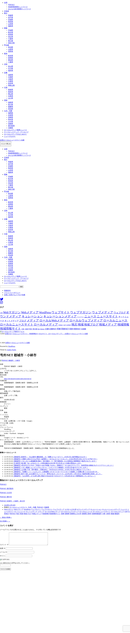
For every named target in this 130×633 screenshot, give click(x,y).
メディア (33, 320)
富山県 (10, 66)
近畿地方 (53, 329)
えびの (67, 509)
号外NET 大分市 (6, 493)
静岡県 (10, 58)
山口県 (10, 98)
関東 (5, 28)
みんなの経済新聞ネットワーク (19, 9)
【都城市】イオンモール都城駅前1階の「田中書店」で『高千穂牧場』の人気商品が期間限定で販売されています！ (55, 461)
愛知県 (10, 60)
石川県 (10, 68)
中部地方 (60, 325)
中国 (5, 87)
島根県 (10, 89)
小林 (103, 514)
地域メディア (108, 324)
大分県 (10, 121)
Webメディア (30, 312)
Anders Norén (11, 350)
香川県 (10, 104)
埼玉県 (10, 36)
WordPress (45, 312)
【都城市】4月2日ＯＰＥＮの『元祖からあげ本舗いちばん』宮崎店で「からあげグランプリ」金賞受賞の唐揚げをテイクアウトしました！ (63, 465)
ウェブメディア (102, 312)
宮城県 (10, 19)
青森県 (10, 15)
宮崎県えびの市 (75, 514)
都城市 (117, 514)
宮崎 (62, 514)
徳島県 (10, 102)
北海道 (6, 11)
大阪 (22, 329)
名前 (2, 548)
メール (3, 552)
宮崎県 (10, 123)
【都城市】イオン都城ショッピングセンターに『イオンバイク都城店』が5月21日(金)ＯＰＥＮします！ (50, 467)
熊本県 (10, 119)
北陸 (5, 64)
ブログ (22, 320)
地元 (74, 324)
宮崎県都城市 (97, 514)
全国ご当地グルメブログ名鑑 (14, 295)
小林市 (108, 514)
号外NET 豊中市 (6, 497)
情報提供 (7, 290)
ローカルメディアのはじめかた (15, 134)
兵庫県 (10, 81)
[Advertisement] (61, 602)
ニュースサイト (107, 316)
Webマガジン (12, 312)
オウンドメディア (83, 509)
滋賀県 (10, 75)
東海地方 (42, 329)
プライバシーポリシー (12, 292)
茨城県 (10, 30)
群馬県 (10, 34)
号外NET (11, 5)
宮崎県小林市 (86, 514)
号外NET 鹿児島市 (6, 488)
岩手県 (10, 17)
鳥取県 (10, 92)
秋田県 (10, 22)
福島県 (10, 26)
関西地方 (77, 329)
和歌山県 (11, 85)
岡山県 (10, 94)
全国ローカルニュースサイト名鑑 (12, 140)
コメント (4, 544)
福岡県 (10, 113)
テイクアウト (80, 317)
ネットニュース (20, 511)
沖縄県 (10, 128)
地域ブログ (91, 324)
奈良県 (10, 83)
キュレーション (32, 316)
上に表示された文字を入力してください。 (15, 563)
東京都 (10, 41)
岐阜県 (10, 56)
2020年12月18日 (9, 505)
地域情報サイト (10, 328)
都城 (112, 514)
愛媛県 (10, 106)
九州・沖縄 (8, 111)
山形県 (10, 24)
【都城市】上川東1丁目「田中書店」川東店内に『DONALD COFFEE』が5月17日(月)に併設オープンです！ (52, 469)
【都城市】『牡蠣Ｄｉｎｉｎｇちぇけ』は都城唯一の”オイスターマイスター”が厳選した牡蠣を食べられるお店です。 (56, 472)
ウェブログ (120, 312)
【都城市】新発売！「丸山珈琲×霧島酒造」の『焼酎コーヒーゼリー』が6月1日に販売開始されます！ (50, 457)
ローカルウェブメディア (86, 320)
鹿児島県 (11, 126)
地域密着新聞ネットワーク (18, 7)
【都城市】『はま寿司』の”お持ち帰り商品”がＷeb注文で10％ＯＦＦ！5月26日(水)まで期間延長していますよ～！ (54, 476)
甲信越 (6, 45)
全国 (5, 2)
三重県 (10, 62)
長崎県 (10, 117)
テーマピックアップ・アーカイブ (16, 132)
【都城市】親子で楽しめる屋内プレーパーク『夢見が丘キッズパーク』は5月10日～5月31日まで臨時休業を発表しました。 (57, 474)
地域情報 (123, 324)
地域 (81, 324)
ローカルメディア (46, 324)
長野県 (10, 51)
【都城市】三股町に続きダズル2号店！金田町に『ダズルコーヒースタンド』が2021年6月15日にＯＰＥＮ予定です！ (55, 459)
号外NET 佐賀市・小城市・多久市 (12, 501)
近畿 (5, 73)
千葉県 (10, 39)
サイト (2, 556)
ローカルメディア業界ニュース (15, 130)
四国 (5, 100)
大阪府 (10, 79)
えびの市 (73, 509)
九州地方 (68, 325)
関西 (71, 329)
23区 (1, 313)
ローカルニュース (115, 320)
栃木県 (10, 32)
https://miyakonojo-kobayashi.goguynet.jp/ (17, 379)
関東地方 (65, 329)
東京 (30, 329)
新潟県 (10, 47)
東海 (5, 53)
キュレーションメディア (60, 316)
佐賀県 (10, 115)
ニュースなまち (9, 136)
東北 (5, 13)
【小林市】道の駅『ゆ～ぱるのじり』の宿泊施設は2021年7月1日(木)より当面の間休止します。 (47, 463)
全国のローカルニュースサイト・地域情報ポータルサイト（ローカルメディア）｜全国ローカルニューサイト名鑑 (46, 334)
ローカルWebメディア (54, 320)
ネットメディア (11, 321)
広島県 (10, 96)
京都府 (10, 77)
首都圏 (83, 329)
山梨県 (10, 49)
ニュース (90, 316)
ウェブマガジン (81, 312)
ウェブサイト (60, 312)
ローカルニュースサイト (16, 324)
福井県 (10, 70)
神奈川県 (11, 43)
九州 (64, 325)
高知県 (10, 109)
